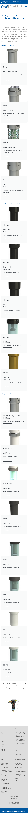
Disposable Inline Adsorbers (6, 788)
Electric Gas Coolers (18, 764)
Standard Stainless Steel (20, 732)
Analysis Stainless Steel (20, 733)
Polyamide (18, 751)
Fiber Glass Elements (5, 779)
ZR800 (2, 733)
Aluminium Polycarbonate (21, 743)
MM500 (2, 742)
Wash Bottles (3, 792)
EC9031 (2, 754)
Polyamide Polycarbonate (21, 753)
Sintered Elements (4, 782)
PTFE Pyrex (18, 749)
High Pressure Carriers (5, 784)
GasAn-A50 (3, 749)
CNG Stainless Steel (19, 737)
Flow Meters (17, 778)
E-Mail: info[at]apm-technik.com (14, 805)
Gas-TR (2, 748)
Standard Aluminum (19, 739)
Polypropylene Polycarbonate (21, 755)
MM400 (2, 741)
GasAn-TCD (3, 750)
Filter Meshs (3, 780)
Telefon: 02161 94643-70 (14, 802)
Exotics (17, 746)
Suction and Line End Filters (7, 771)
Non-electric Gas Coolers (19, 766)
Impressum (23, 811)
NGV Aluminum (19, 742)
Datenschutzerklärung (16, 811)
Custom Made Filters (6, 770)
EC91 (2, 736)
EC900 (2, 735)
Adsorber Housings (4, 789)
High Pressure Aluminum (20, 740)
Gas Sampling (17, 761)
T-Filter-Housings (18, 731)
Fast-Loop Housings (5, 761)
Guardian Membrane (19, 774)
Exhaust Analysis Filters (6, 768)
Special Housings (4, 766)
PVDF (17, 750)
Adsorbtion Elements (5, 783)
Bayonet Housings (4, 763)
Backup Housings (4, 764)
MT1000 (2, 744)
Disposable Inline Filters (5, 787)
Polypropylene (18, 754)
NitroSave (3, 737)
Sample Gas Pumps (18, 767)
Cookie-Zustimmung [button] (6, 811)
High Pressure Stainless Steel (21, 735)
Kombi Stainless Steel (20, 736)
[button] (26, 6)
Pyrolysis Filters (5, 767)
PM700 (2, 732)
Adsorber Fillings (4, 791)
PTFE (17, 747)
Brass (17, 744)
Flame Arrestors (18, 763)
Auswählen (7, 80)
